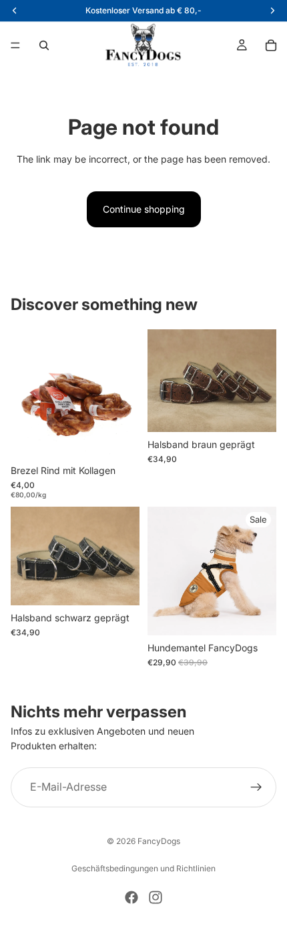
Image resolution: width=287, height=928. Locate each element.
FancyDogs (158, 841)
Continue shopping (144, 209)
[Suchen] (44, 45)
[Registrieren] (256, 787)
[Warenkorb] (271, 45)
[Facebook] (131, 897)
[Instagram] (156, 897)
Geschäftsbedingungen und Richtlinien (143, 868)
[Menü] (15, 45)
